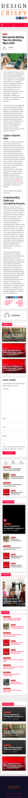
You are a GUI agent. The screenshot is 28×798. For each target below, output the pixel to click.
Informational (7, 596)
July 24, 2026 (9, 735)
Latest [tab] (6, 463)
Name (5, 418)
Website (5, 436)
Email (4, 427)
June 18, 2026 (8, 768)
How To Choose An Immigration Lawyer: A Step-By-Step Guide (12, 469)
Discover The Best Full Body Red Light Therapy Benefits (13, 368)
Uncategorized (7, 482)
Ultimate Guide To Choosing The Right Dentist (9, 302)
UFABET (18, 181)
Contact (19, 796)
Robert (11, 47)
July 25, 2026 (9, 530)
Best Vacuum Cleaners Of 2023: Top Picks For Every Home (13, 336)
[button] (13, 25)
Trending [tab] (21, 463)
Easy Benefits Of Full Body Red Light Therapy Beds (13, 352)
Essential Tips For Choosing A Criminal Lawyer (11, 674)
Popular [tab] (13, 463)
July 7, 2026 (8, 751)
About (13, 793)
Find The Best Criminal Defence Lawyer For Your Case (12, 485)
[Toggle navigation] (25, 25)
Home (7, 793)
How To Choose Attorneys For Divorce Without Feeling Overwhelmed (17, 684)
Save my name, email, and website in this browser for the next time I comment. (14, 448)
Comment (6, 389)
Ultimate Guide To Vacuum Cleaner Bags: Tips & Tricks (13, 667)
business (5, 34)
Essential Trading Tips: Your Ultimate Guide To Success (19, 303)
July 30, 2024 (9, 603)
